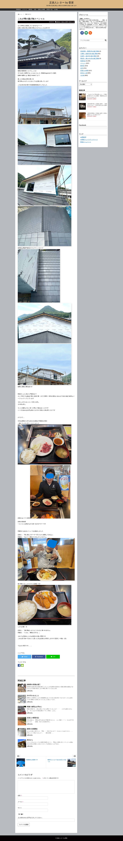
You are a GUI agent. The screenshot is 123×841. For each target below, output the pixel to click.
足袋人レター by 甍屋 (61, 2)
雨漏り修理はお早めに (34, 707)
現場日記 (18, 9)
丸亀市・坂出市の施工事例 (88, 56)
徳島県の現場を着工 (33, 684)
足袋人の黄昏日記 (33, 718)
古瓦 (35, 9)
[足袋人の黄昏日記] (22, 721)
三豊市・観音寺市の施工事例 (89, 53)
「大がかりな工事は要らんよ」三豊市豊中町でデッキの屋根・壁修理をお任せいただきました (97, 96)
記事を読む (30, 690)
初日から (30, 740)
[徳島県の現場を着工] (22, 688)
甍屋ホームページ (85, 142)
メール (20, 801)
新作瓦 (30, 9)
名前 (20, 795)
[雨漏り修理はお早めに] (22, 710)
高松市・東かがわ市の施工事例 (89, 58)
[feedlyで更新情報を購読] (22, 665)
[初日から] (22, 743)
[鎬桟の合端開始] (22, 732)
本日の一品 (49, 9)
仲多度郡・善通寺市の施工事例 (89, 51)
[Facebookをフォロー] (19, 665)
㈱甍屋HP (83, 137)
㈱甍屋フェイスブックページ (89, 139)
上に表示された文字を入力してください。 (30, 817)
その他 (55, 9)
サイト (20, 807)
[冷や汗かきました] (22, 699)
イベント (24, 9)
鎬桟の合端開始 (32, 729)
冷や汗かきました (33, 695)
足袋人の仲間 (41, 9)
